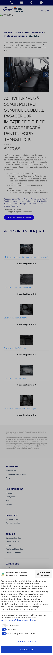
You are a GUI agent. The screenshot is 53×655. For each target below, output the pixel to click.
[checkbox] (10, 625)
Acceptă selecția (26, 641)
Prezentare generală (45, 574)
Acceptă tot (26, 649)
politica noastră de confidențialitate (18, 620)
